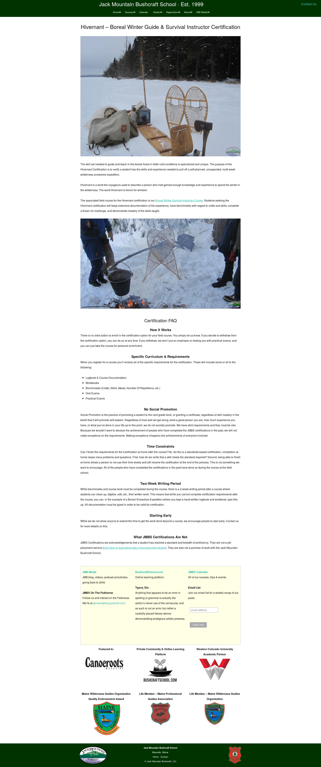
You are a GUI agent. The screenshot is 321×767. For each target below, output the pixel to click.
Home (116, 12)
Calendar (143, 12)
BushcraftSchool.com (149, 572)
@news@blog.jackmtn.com (109, 603)
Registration (172, 12)
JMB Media (201, 12)
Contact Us (308, 4)
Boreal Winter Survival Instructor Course (179, 200)
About (187, 12)
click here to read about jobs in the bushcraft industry (134, 548)
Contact (164, 756)
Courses (129, 12)
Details (156, 12)
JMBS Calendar (198, 572)
